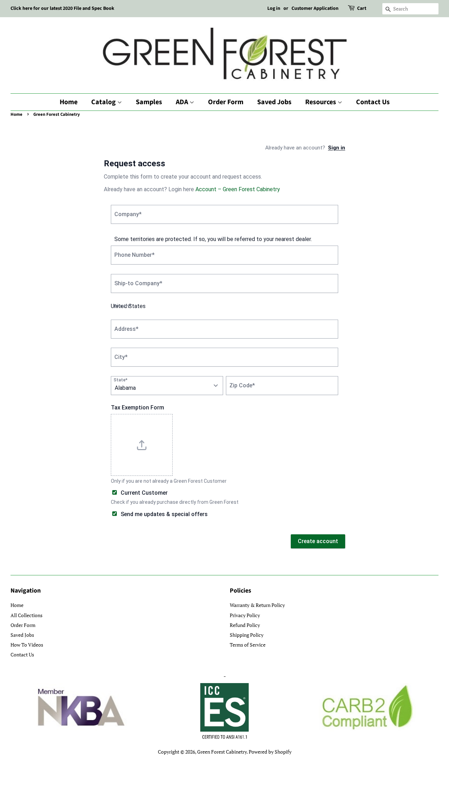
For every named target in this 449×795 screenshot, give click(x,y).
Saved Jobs (274, 102)
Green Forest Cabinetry (222, 751)
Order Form (225, 102)
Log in (273, 8)
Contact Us (373, 102)
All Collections (26, 615)
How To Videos (27, 644)
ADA (182, 102)
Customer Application (315, 8)
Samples (149, 102)
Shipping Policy (246, 635)
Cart (361, 8)
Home (69, 102)
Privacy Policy (245, 615)
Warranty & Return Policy (257, 605)
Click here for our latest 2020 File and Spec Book (62, 8)
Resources (321, 102)
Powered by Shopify (270, 751)
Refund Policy (245, 625)
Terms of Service (248, 644)
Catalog (104, 102)
